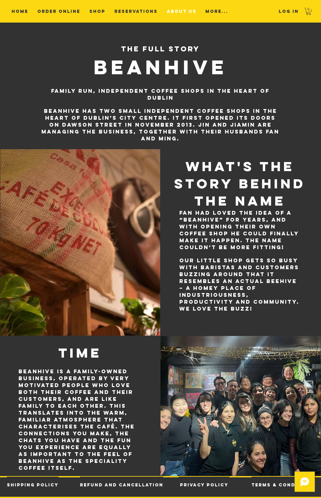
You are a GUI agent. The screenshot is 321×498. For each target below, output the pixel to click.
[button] (308, 11)
